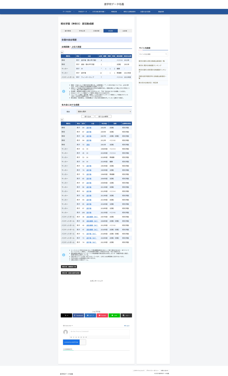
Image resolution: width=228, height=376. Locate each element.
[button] (126, 315)
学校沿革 (82, 31)
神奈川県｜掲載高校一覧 (69, 267)
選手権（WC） (91, 234)
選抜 (88, 144)
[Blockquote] (86, 337)
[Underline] (76, 337)
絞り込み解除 (103, 116)
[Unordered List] (83, 337)
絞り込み (88, 116)
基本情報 (68, 31)
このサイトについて (139, 370)
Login (127, 325)
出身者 (125, 31)
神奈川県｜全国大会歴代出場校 (71, 273)
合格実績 (96, 31)
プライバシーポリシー (152, 370)
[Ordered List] (81, 337)
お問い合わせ (164, 370)
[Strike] (78, 337)
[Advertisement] (96, 294)
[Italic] (73, 337)
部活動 (110, 31)
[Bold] (71, 337)
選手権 (88, 127)
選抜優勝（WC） (92, 217)
